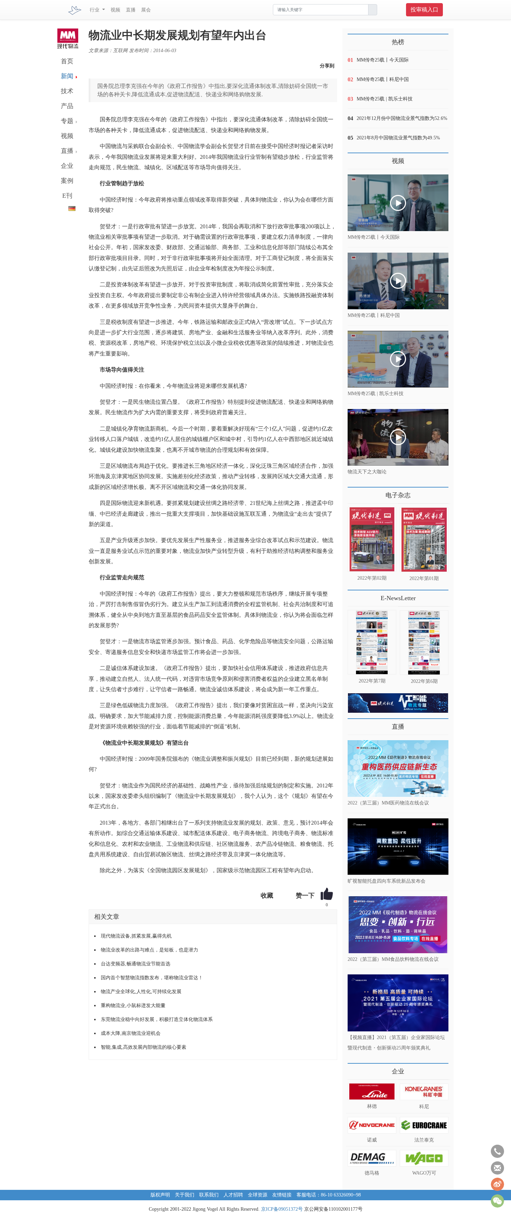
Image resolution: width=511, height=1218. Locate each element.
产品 (67, 106)
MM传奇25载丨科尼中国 (383, 79)
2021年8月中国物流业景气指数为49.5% (398, 137)
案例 (67, 180)
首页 (67, 61)
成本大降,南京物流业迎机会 (131, 1033)
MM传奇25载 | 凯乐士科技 (385, 98)
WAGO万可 (424, 1173)
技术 (67, 91)
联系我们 (209, 1194)
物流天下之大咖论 (367, 471)
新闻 (67, 76)
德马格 (372, 1173)
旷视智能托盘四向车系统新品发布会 (386, 881)
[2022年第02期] (372, 539)
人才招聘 (233, 1194)
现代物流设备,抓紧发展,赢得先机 (136, 936)
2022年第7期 (372, 681)
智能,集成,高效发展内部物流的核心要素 (143, 1047)
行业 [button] (95, 10)
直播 (131, 10)
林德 (372, 1106)
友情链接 (282, 1194)
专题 (67, 120)
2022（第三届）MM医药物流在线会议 (388, 803)
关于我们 (184, 1194)
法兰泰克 (424, 1140)
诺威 (372, 1140)
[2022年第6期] (424, 642)
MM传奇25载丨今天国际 (383, 60)
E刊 (67, 195)
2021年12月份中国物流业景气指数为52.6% (402, 118)
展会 (146, 10)
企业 (67, 165)
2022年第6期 (424, 681)
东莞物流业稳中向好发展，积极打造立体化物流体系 (157, 1019)
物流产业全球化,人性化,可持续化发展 (141, 991)
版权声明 (160, 1194)
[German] (66, 207)
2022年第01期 (424, 578)
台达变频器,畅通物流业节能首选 (135, 963)
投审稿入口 (424, 10)
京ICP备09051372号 (282, 1209)
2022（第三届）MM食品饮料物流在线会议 (393, 959)
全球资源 (257, 1194)
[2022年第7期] (372, 642)
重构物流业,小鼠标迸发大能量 (133, 1005)
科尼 (424, 1106)
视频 (115, 10)
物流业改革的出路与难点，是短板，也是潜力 (149, 950)
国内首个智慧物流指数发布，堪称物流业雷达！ (152, 977)
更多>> (355, 492)
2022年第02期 (372, 578)
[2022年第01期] (424, 539)
